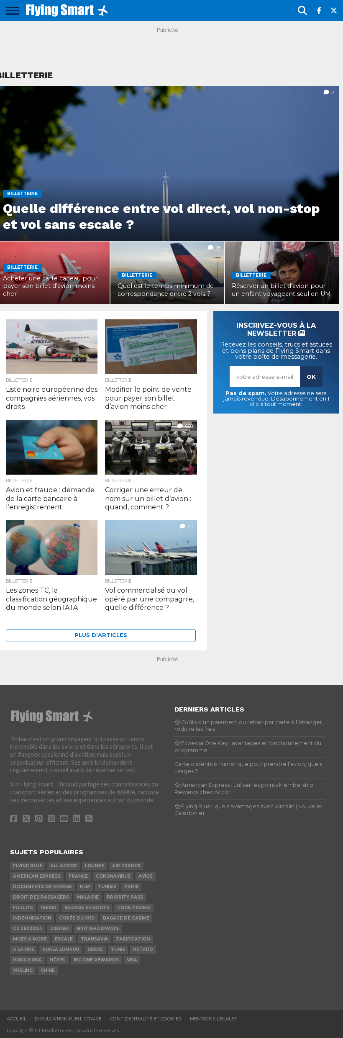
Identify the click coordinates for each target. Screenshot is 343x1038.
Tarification (133, 939)
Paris (131, 886)
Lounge (94, 865)
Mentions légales (213, 1019)
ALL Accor (63, 865)
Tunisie (107, 886)
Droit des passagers (41, 897)
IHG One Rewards (96, 960)
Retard (143, 949)
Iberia (48, 907)
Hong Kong (27, 960)
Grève (95, 949)
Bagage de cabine (126, 918)
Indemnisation (32, 918)
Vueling (23, 970)
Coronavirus (113, 876)
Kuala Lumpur (60, 949)
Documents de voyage (42, 886)
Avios (145, 876)
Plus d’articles (100, 635)
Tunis (118, 949)
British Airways (98, 928)
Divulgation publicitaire (68, 1019)
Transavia (94, 939)
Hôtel (58, 960)
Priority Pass (125, 897)
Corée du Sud (77, 918)
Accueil (16, 1019)
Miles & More (30, 939)
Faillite (23, 907)
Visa (132, 960)
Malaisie (88, 897)
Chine (48, 970)
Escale (64, 939)
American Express (37, 876)
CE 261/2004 (27, 928)
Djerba (59, 928)
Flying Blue (27, 865)
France (78, 876)
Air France (126, 865)
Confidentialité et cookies (146, 1019)
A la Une (23, 949)
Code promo (134, 907)
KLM (85, 886)
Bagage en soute (86, 907)
